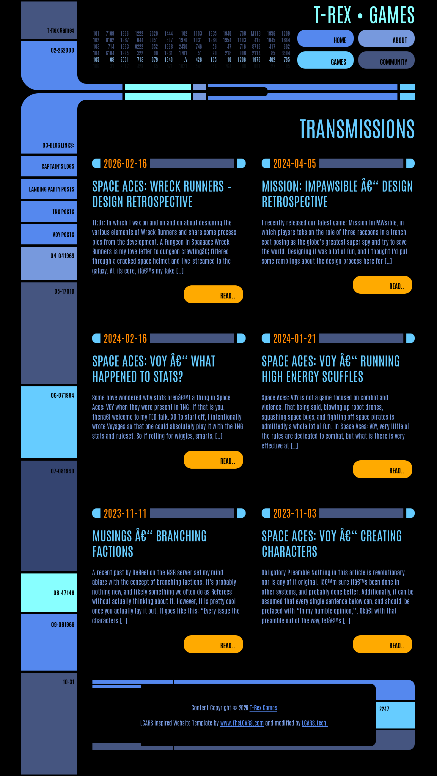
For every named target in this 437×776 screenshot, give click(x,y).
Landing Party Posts (51, 188)
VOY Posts (63, 234)
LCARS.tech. (315, 722)
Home (340, 40)
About (400, 40)
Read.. (228, 295)
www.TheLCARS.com (242, 722)
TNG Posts (63, 211)
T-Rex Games (60, 30)
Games (338, 61)
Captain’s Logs (58, 166)
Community (393, 61)
